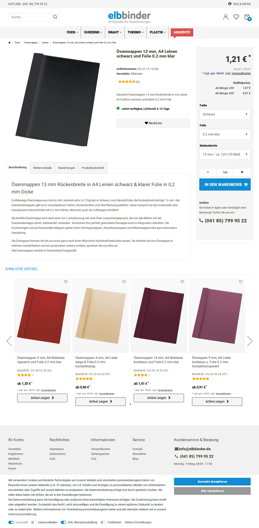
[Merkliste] (236, 18)
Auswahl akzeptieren (212, 481)
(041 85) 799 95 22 (226, 221)
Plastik (157, 32)
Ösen (71, 32)
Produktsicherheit (93, 168)
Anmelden (14, 449)
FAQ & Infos (241, 4)
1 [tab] (130, 404)
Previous (9, 336)
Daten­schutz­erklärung (22, 514)
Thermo (135, 32)
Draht (114, 32)
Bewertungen (66, 168)
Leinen (45, 42)
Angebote (182, 32)
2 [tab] (134, 404)
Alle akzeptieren (212, 491)
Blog (135, 458)
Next (249, 336)
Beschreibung (18, 167)
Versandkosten (241, 73)
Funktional (114, 522)
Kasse (12, 468)
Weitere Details (42, 168)
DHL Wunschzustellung (82, 522)
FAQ (93, 458)
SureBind (92, 32)
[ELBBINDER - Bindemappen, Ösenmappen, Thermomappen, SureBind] (129, 17)
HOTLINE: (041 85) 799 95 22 (27, 4)
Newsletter (139, 453)
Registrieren (15, 453)
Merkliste (155, 123)
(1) (138, 81)
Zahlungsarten (100, 453)
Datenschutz (58, 453)
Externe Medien (47, 522)
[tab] (17, 168)
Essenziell (22, 522)
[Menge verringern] (208, 172)
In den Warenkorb (223, 184)
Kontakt (138, 449)
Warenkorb (15, 463)
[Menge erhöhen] (242, 172)
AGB (52, 458)
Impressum (57, 449)
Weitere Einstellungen (138, 522)
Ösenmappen (31, 42)
